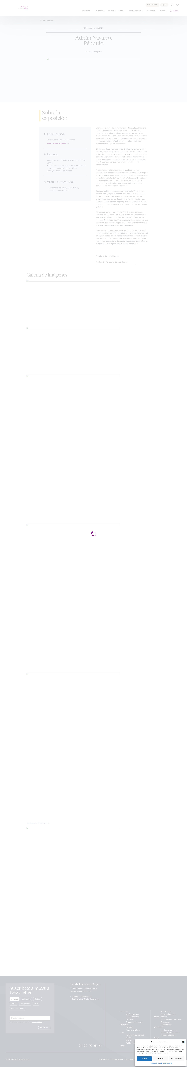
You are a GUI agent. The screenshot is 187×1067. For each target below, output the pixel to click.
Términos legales (167, 1063)
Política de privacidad (156, 1063)
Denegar (160, 1058)
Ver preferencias (176, 1058)
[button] (183, 1042)
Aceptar (144, 1058)
